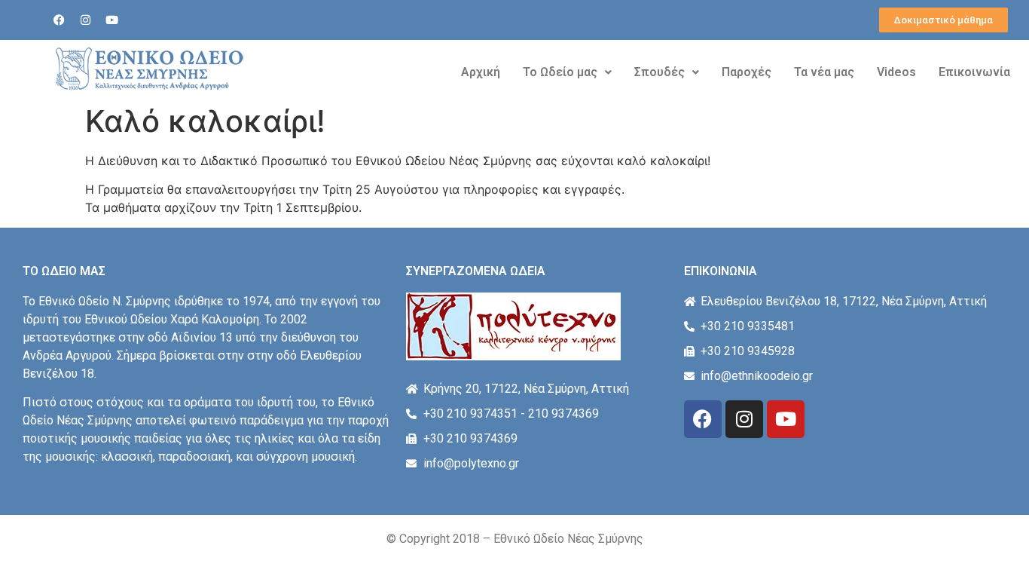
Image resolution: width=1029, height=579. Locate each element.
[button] (567, 72)
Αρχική (480, 72)
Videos (896, 72)
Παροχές (746, 72)
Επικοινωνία (974, 72)
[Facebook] (59, 20)
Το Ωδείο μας (560, 72)
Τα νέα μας (824, 72)
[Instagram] (86, 20)
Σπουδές (659, 72)
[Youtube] (112, 20)
